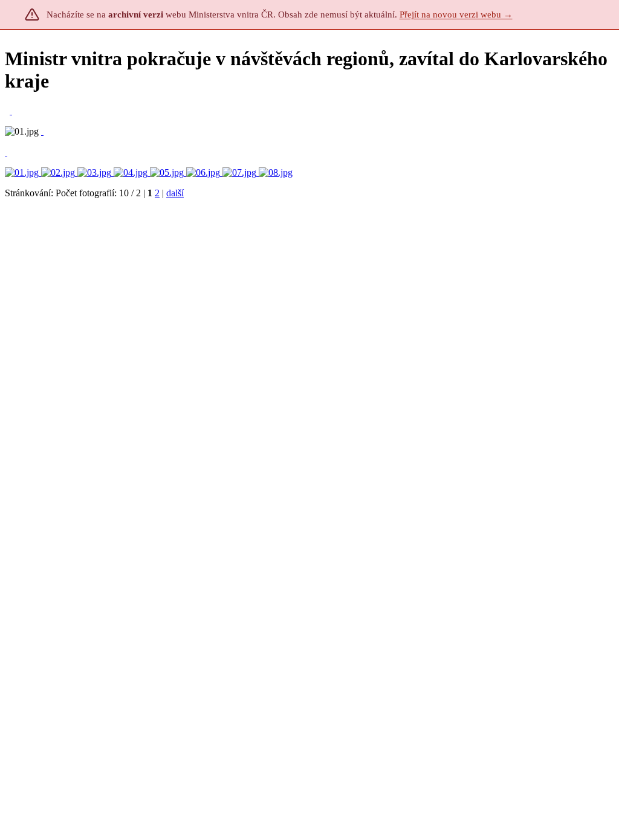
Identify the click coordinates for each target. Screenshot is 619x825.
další (175, 193)
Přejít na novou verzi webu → (456, 14)
